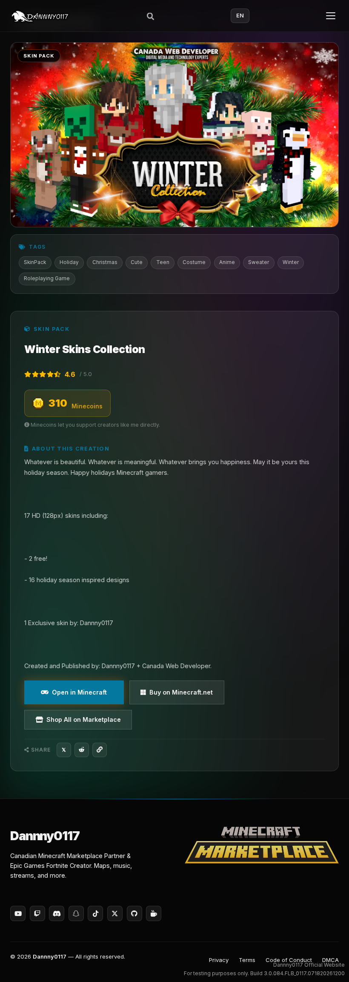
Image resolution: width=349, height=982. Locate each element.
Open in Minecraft (79, 692)
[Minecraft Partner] (262, 845)
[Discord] (56, 913)
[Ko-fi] (153, 913)
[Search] (150, 15)
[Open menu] (331, 16)
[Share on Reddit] (81, 750)
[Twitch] (37, 913)
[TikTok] (95, 913)
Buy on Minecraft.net (181, 692)
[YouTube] (18, 913)
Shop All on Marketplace (83, 719)
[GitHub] (134, 913)
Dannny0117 (49, 956)
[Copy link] (99, 750)
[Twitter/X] (115, 913)
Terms (247, 959)
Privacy (219, 959)
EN (240, 15)
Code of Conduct (289, 959)
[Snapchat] (76, 913)
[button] (326, 963)
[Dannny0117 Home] (40, 15)
